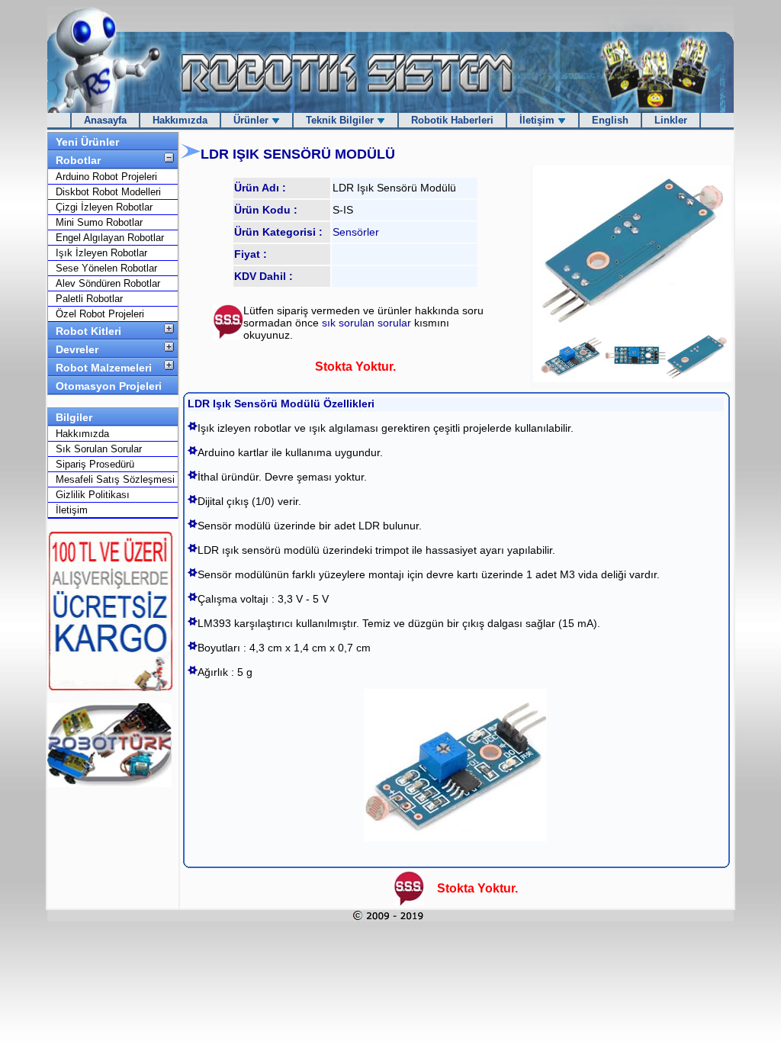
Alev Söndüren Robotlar (108, 283)
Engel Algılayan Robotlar (110, 237)
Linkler (670, 120)
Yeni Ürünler (87, 142)
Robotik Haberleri (452, 120)
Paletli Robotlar (89, 298)
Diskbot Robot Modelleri (108, 192)
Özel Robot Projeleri (100, 314)
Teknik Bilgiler (341, 120)
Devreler (77, 349)
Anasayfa (105, 120)
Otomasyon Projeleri (109, 386)
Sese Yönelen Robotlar (106, 268)
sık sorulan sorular (368, 323)
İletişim (538, 120)
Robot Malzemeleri (104, 368)
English (610, 120)
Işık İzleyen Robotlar (101, 253)
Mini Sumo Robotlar (99, 222)
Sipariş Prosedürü (95, 464)
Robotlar (78, 160)
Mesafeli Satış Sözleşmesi (115, 479)
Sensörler (356, 232)
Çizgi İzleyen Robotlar (104, 207)
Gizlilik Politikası (93, 494)
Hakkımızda (180, 120)
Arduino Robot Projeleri (106, 176)
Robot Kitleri (88, 331)
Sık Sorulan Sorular (99, 449)
